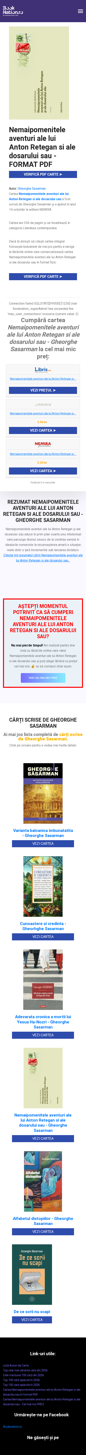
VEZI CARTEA (43, 843)
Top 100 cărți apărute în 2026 (21, 1380)
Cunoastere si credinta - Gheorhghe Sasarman (43, 926)
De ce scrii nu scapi (32, 1312)
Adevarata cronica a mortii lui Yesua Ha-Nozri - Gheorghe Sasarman (43, 1022)
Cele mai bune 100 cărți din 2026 (23, 1375)
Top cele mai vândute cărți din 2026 (25, 1370)
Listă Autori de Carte (16, 1365)
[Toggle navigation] (80, 11)
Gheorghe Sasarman (32, 188)
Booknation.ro (12, 1427)
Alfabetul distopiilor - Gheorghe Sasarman (43, 1221)
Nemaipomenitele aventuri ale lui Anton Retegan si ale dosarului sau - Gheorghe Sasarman (43, 1123)
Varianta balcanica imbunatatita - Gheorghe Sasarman (43, 833)
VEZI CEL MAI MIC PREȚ (43, 677)
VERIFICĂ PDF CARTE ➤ (43, 174)
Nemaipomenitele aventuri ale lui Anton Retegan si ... (43, 378)
